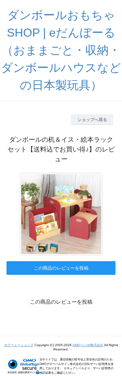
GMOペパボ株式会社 (88, 345)
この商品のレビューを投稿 (61, 268)
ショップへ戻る (92, 119)
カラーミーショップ (19, 345)
